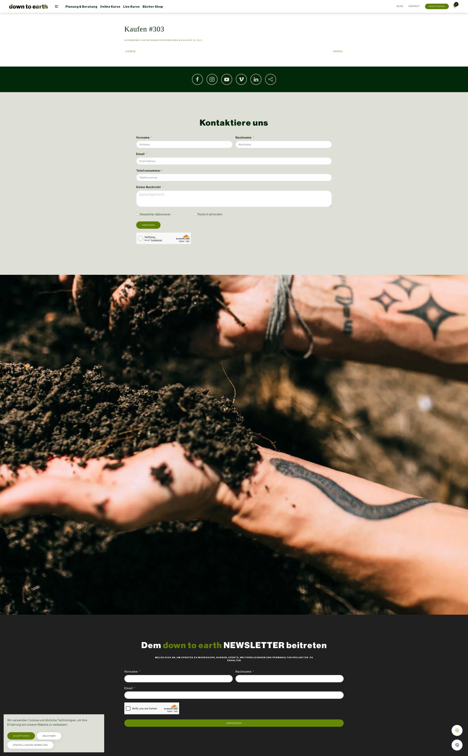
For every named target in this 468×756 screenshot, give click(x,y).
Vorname (143, 137)
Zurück (131, 51)
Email (140, 154)
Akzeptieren (21, 736)
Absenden (148, 225)
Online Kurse (110, 6)
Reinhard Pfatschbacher (162, 40)
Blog (400, 6)
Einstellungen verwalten (30, 745)
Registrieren (437, 6)
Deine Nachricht (148, 187)
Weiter (337, 51)
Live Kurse (131, 6)
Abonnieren (234, 723)
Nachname (243, 137)
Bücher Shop (153, 6)
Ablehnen (49, 736)
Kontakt (414, 6)
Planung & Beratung (81, 6)
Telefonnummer (148, 170)
